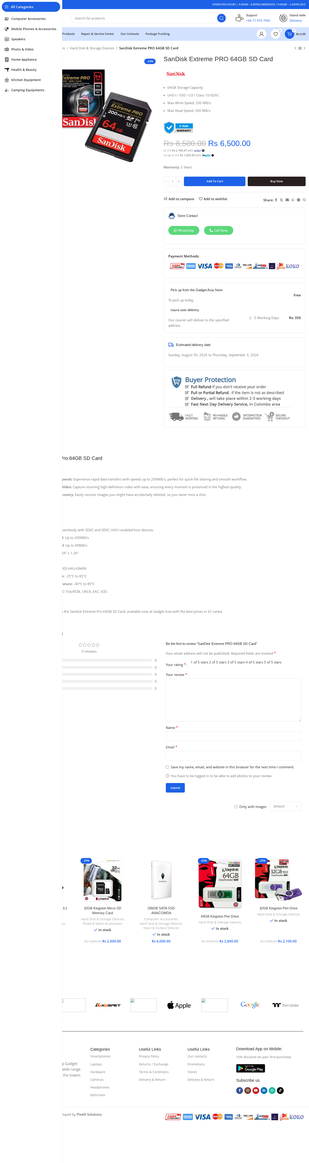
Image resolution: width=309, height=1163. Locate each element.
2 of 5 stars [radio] (217, 662)
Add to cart (215, 181)
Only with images (252, 806)
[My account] (261, 33)
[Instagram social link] (247, 1090)
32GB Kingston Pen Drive (278, 908)
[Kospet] (108, 1005)
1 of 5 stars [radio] (199, 662)
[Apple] (179, 1005)
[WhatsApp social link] (293, 200)
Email (171, 747)
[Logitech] (214, 1005)
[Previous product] (295, 48)
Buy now (276, 181)
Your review (176, 674)
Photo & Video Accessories (102, 923)
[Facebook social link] (276, 200)
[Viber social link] (304, 200)
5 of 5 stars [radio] (272, 662)
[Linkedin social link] (264, 1090)
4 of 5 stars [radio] (254, 662)
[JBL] (72, 1005)
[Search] (221, 18)
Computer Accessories (161, 919)
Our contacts (197, 1056)
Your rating (176, 664)
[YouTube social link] (255, 1090)
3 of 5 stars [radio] (236, 662)
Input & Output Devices (161, 928)
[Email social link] (287, 200)
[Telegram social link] (299, 200)
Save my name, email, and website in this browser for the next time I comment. (232, 767)
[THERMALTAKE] (285, 1005)
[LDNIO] (143, 1005)
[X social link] (281, 200)
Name (172, 727)
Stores (192, 1072)
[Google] (250, 1005)
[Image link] (250, 1068)
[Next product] (304, 48)
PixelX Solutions (89, 1114)
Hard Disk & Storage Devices (92, 48)
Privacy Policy (149, 1056)
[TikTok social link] (280, 1090)
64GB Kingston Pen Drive (220, 916)
